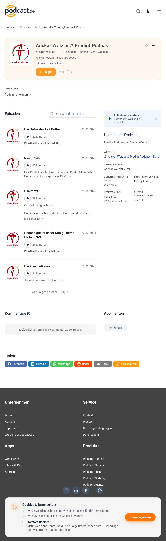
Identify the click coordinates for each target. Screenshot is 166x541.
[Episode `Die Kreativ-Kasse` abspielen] (27, 273)
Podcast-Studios (93, 465)
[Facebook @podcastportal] (86, 490)
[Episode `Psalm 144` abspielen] (27, 165)
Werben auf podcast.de (19, 434)
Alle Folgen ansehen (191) (48, 292)
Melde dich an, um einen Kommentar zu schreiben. (50, 329)
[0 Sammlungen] (146, 45)
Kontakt (88, 415)
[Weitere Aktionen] (153, 45)
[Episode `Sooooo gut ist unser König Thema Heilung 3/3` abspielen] (27, 244)
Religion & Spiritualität (49, 63)
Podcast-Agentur (93, 484)
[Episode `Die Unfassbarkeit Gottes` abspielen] (27, 136)
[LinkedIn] (76, 490)
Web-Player (12, 458)
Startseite (10, 27)
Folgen (48, 72)
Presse (87, 421)
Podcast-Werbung (94, 478)
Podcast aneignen (16, 94)
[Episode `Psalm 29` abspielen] (27, 198)
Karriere (10, 421)
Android (10, 471)
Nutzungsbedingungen (97, 428)
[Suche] (138, 11)
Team (8, 415)
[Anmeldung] (148, 11)
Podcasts (25, 27)
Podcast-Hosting (93, 458)
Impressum (12, 428)
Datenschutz (91, 434)
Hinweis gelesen (140, 517)
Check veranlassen (118, 201)
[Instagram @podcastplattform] (66, 490)
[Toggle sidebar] (159, 11)
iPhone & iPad (13, 465)
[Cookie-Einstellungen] (100, 490)
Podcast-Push (92, 471)
